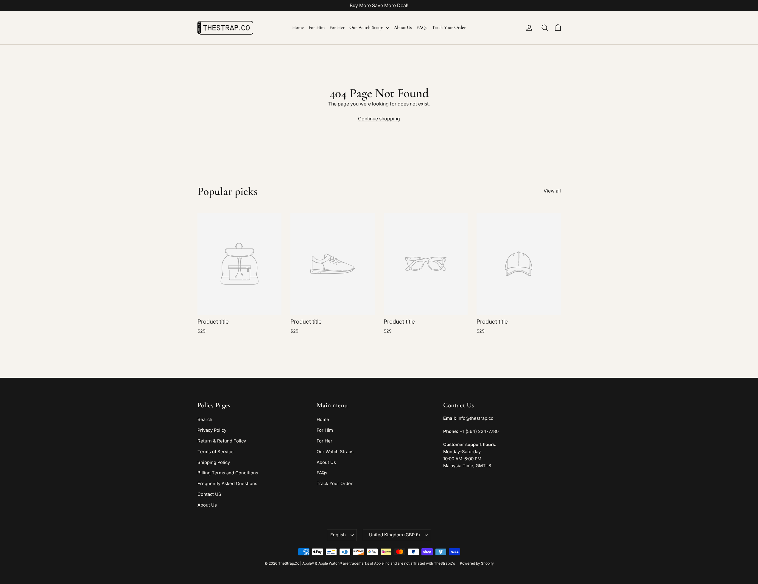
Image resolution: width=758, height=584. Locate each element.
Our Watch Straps (367, 27)
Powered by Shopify (477, 563)
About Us (403, 27)
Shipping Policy (213, 462)
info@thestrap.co (475, 418)
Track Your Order (449, 27)
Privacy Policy (211, 430)
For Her (337, 27)
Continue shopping (379, 119)
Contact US (209, 494)
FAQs (421, 27)
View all (552, 191)
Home (298, 27)
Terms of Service (215, 451)
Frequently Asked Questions (227, 483)
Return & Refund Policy (221, 441)
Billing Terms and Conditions (227, 473)
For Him (317, 27)
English (338, 535)
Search (204, 419)
